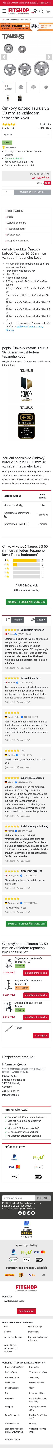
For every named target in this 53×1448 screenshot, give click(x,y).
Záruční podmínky (16, 222)
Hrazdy (32, 1423)
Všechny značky (12, 1439)
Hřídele (18, 1028)
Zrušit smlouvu (26, 1311)
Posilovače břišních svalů (38, 1417)
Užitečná (11, 668)
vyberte (8, 134)
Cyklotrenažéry (12, 1388)
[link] (14, 1157)
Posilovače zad (12, 1423)
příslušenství (13, 234)
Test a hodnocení (16, 228)
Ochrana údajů (35, 1326)
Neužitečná (24, 668)
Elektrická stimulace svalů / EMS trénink (14, 1430)
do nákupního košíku (32, 192)
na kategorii (41, 1035)
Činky (31, 1388)
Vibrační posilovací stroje (37, 1430)
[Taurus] (13, 36)
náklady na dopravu (13, 1337)
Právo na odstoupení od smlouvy (37, 1339)
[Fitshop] (18, 11)
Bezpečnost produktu (18, 240)
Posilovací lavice (36, 1383)
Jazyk (40, 619)
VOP (6, 1326)
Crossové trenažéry (14, 1367)
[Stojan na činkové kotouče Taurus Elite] (8, 984)
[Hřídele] (8, 1027)
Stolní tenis (10, 1383)
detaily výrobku (15, 210)
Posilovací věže (12, 1377)
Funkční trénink (12, 1415)
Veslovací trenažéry (38, 1372)
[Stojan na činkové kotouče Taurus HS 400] (8, 962)
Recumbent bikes (37, 1393)
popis (10, 216)
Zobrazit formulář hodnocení (26, 602)
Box (7, 1393)
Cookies (7, 1332)
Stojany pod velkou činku (38, 1408)
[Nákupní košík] (49, 11)
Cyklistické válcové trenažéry (37, 1400)
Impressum (33, 1332)
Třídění (16, 619)
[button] (8, 87)
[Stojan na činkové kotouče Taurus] (8, 1007)
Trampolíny (34, 1377)
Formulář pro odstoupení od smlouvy (10, 1348)
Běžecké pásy (11, 1372)
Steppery (9, 1407)
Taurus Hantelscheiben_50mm (18, 19)
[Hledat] (41, 11)
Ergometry (34, 1367)
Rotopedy (9, 1398)
